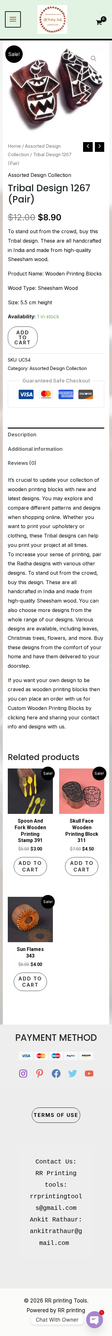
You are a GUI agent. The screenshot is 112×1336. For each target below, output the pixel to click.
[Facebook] (56, 1073)
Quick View (30, 808)
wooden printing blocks (35, 489)
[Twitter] (72, 1073)
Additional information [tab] (35, 449)
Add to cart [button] (30, 866)
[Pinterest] (39, 1073)
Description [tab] (22, 434)
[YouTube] (89, 1073)
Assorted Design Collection (39, 175)
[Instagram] (23, 1073)
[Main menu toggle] (13, 19)
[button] (93, 58)
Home (14, 146)
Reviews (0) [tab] (22, 463)
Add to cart (22, 337)
